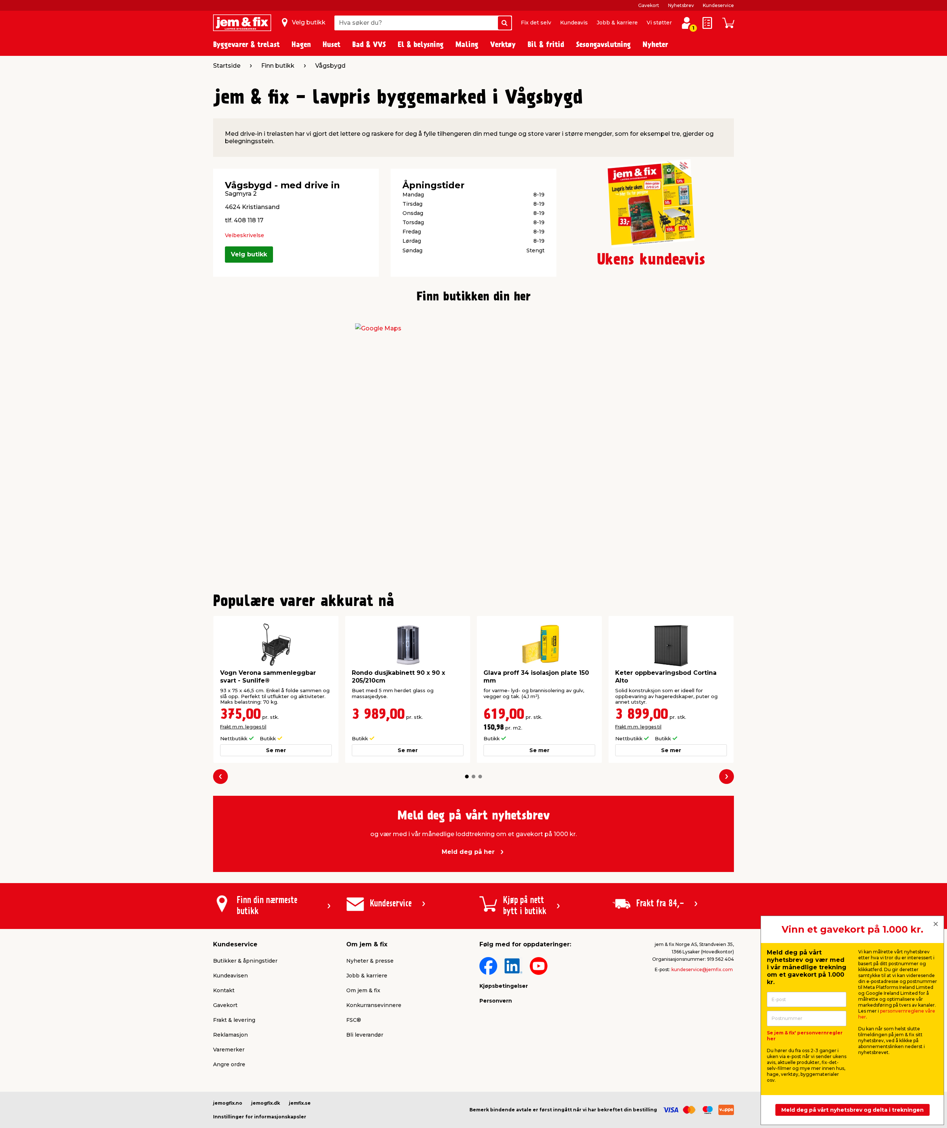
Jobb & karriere (617, 22)
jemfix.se (300, 1103)
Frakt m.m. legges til (243, 726)
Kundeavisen (230, 975)
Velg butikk (249, 254)
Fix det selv (536, 22)
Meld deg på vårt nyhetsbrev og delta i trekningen (852, 1110)
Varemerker (229, 1049)
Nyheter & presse (370, 960)
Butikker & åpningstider (245, 960)
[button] (467, 776)
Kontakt (224, 990)
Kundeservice (718, 5)
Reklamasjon (230, 1034)
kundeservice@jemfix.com (702, 969)
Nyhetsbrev (681, 5)
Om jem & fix (363, 990)
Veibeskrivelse (244, 235)
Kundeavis (574, 22)
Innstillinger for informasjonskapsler (259, 1116)
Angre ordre (229, 1064)
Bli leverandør (364, 1034)
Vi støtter (659, 22)
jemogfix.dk (265, 1103)
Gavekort (648, 5)
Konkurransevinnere (373, 1005)
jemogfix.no (227, 1103)
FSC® (353, 1020)
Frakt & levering (234, 1020)
